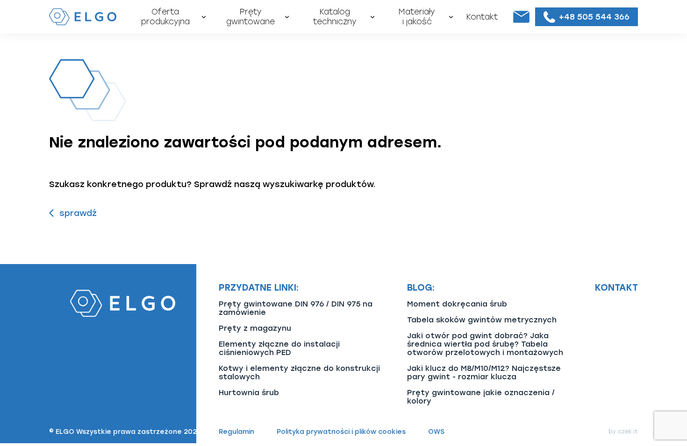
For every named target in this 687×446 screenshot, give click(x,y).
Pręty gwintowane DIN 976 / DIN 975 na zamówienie (295, 308)
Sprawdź (78, 213)
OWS (436, 432)
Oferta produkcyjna (165, 16)
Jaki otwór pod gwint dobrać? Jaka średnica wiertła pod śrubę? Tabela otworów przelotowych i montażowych (485, 344)
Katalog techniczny (335, 16)
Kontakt (482, 16)
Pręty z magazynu (255, 328)
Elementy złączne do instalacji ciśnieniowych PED (279, 348)
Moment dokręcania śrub (457, 304)
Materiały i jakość (417, 16)
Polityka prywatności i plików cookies (341, 432)
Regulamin (236, 432)
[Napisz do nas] (521, 17)
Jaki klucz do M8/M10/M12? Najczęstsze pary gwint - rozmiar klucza (484, 372)
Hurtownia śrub (249, 392)
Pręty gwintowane (250, 16)
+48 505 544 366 (594, 16)
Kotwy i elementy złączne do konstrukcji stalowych (299, 372)
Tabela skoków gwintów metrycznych (482, 319)
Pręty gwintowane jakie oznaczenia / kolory (481, 396)
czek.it (628, 431)
